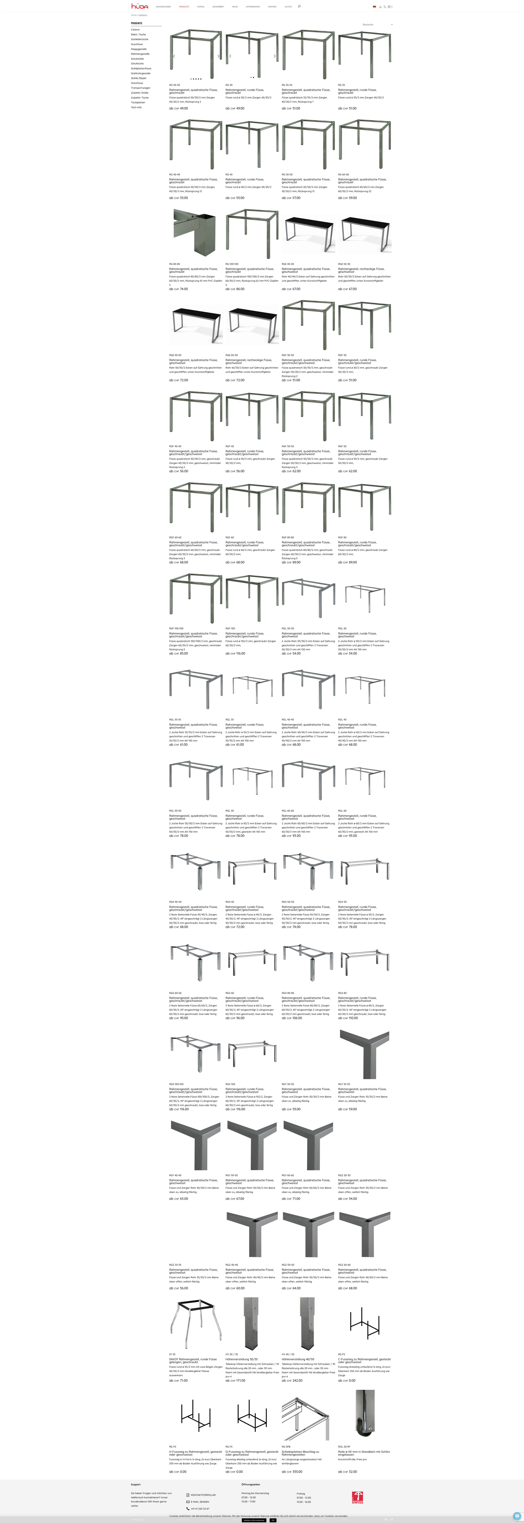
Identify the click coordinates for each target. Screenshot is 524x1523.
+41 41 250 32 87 (197, 1508)
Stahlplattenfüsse (141, 68)
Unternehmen (253, 6)
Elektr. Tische (138, 34)
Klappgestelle (139, 49)
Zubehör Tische (140, 97)
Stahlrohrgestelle (140, 73)
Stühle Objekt (138, 78)
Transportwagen (140, 87)
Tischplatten (138, 102)
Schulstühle (137, 58)
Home (133, 15)
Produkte (184, 6)
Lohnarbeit (218, 6)
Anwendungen (163, 6)
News (235, 6)
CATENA (200, 6)
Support (136, 1484)
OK (273, 1520)
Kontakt (272, 6)
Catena (135, 29)
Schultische (137, 63)
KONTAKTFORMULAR (201, 1495)
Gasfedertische (139, 39)
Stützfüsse (137, 83)
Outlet (288, 6)
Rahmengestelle (140, 53)
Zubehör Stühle (139, 92)
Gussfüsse (137, 44)
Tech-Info (136, 107)
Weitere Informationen (254, 1520)
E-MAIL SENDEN (197, 1501)
